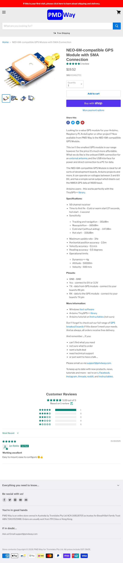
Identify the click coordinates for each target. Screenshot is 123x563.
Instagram (71, 376)
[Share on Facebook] (68, 122)
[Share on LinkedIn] (78, 122)
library (81, 192)
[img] (9, 441)
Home (5, 42)
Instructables (97, 316)
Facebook (104, 372)
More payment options (93, 110)
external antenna (78, 158)
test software (87, 309)
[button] (73, 63)
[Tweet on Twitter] (73, 122)
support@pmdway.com (99, 363)
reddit (90, 376)
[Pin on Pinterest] (82, 122)
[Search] (117, 26)
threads (82, 376)
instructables (106, 376)
